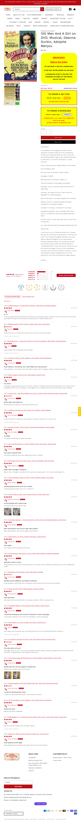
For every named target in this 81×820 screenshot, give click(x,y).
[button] (67, 9)
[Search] (42, 9)
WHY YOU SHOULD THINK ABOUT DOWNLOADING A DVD (38, 771)
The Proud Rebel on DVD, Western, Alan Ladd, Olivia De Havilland (29, 700)
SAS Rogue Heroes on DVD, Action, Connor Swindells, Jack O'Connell (31, 461)
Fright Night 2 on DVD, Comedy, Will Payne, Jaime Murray (27, 536)
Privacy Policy (57, 767)
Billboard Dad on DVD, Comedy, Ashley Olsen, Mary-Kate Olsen (29, 324)
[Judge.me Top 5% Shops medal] (53, 287)
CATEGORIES (32, 764)
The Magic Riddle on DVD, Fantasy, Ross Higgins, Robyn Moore (28, 605)
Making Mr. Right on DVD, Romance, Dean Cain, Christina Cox (28, 734)
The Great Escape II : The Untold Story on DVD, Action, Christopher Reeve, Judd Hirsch (37, 520)
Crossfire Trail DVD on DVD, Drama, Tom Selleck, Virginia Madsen (29, 410)
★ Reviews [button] (79, 411)
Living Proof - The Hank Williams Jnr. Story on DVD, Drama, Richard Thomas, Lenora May (37, 393)
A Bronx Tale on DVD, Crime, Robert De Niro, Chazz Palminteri (28, 494)
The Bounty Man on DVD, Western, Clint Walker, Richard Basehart (29, 358)
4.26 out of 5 (19, 274)
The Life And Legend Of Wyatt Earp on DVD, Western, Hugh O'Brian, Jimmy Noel (34, 658)
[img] (14, 274)
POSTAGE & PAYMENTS (35, 775)
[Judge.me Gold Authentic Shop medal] (29, 287)
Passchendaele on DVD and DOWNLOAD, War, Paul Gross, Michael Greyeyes (33, 683)
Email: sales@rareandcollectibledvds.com (17, 804)
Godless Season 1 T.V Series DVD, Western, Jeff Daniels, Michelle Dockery (32, 305)
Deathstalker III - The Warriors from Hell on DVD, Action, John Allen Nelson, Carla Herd (37, 717)
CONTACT (31, 777)
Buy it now (58, 142)
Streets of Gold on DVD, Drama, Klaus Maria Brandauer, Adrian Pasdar (31, 427)
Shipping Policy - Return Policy (62, 764)
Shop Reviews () (28, 296)
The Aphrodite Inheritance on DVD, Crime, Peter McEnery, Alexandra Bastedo (33, 553)
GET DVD (67, 98)
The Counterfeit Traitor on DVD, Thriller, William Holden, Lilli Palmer (31, 477)
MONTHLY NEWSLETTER (35, 767)
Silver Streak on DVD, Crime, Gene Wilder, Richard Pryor (26, 375)
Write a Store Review (66, 275)
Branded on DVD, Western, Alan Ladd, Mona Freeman (25, 572)
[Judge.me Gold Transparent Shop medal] (37, 287)
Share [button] (44, 260)
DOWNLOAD (67, 114)
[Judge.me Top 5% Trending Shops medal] (61, 287)
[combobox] (28, 9)
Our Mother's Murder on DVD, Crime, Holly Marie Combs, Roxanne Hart (31, 639)
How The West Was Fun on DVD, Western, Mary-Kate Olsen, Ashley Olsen (32, 444)
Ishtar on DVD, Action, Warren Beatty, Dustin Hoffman (26, 589)
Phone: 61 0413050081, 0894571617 (15, 807)
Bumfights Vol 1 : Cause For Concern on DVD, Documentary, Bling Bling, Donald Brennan (37, 341)
